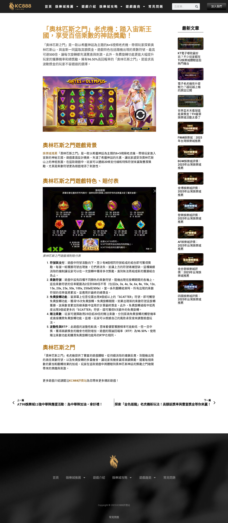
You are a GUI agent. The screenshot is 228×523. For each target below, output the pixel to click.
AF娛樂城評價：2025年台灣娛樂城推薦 (189, 245)
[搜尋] (196, 6)
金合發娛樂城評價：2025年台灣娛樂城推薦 (189, 272)
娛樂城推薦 (64, 6)
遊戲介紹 (89, 6)
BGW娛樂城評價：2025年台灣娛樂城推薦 (189, 165)
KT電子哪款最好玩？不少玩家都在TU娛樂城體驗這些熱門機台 (189, 58)
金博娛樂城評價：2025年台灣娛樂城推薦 (189, 191)
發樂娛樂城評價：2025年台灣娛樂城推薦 (189, 218)
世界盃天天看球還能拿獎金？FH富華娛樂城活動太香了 (189, 114)
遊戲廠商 (133, 6)
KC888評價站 (78, 380)
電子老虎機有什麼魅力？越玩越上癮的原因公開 (189, 87)
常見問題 (155, 6)
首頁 (48, 6)
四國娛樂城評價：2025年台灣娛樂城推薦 (189, 299)
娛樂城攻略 (108, 6)
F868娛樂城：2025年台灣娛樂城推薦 (190, 139)
